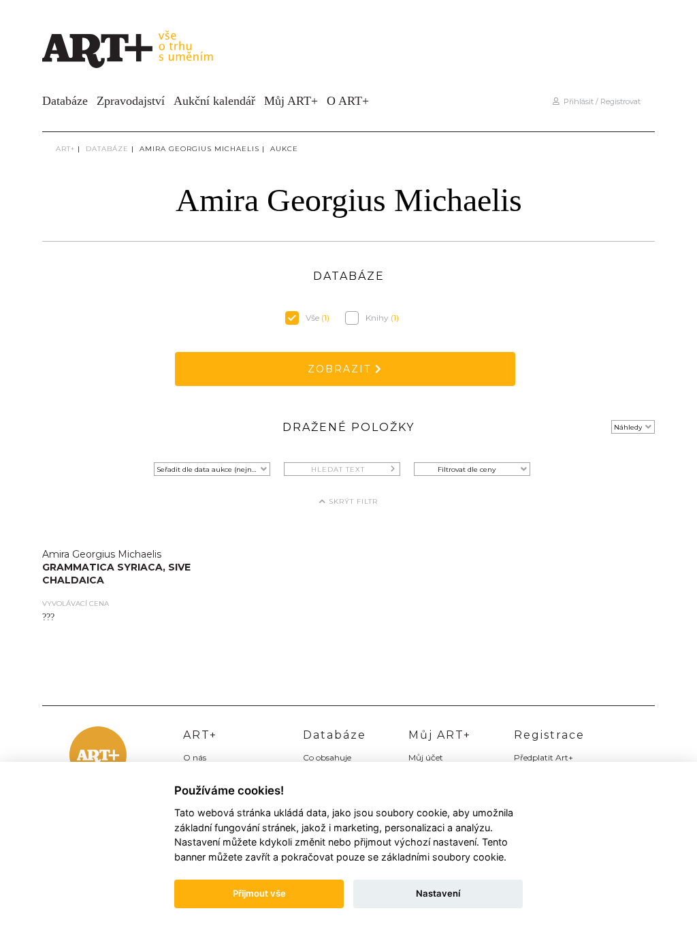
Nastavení (438, 893)
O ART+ (348, 101)
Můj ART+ (291, 101)
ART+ (65, 148)
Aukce (284, 148)
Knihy (382, 317)
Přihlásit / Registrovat (600, 101)
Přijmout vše (259, 893)
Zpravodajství (131, 101)
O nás (194, 757)
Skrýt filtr (352, 501)
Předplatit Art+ (543, 757)
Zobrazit (341, 369)
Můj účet (425, 757)
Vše (317, 317)
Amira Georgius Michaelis (199, 148)
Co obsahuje (327, 757)
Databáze (65, 101)
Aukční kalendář (214, 101)
